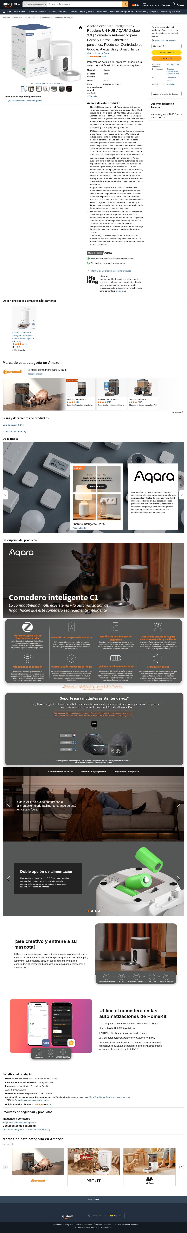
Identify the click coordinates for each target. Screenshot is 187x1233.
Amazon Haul (20, 11)
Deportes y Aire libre (170, 11)
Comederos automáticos (63, 18)
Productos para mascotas (13, 18)
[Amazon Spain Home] (67, 1217)
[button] (7, 11)
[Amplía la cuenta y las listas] (158, 5)
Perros (27, 18)
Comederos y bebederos (42, 18)
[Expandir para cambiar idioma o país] (138, 5)
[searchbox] (84, 4)
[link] (24, 337)
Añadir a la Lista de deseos (165, 94)
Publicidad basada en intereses (125, 1225)
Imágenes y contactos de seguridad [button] (19, 1122)
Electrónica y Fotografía (147, 11)
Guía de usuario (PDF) (13, 425)
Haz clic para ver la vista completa (46, 83)
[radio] (24, 89)
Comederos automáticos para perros (32, 1100)
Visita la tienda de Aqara (98, 53)
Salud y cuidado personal (121, 11)
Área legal (98, 1225)
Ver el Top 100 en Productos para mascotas (109, 1097)
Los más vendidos (37, 11)
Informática (102, 11)
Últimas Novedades (58, 11)
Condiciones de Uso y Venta (63, 1225)
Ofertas (73, 11)
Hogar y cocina (87, 11)
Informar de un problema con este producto (111, 271)
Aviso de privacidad (84, 1225)
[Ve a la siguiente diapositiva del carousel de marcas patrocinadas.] (181, 1167)
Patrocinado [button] (176, 412)
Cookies (107, 1225)
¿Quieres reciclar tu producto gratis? (25, 100)
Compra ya (121, 291)
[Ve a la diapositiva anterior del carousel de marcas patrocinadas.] (5, 1167)
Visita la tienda (79, 528)
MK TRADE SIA (173, 64)
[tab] (60, 771)
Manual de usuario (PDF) (14, 431)
